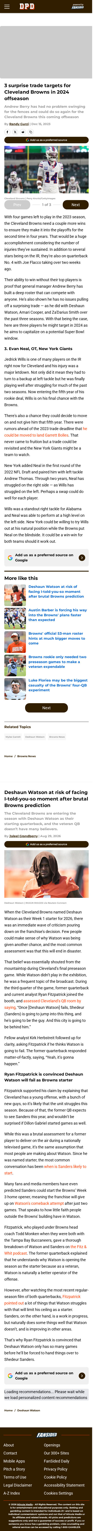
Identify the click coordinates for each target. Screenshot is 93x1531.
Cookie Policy (55, 1477)
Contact (10, 1453)
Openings (52, 1445)
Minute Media (25, 1504)
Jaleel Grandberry (23, 836)
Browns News (57, 736)
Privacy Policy (55, 1469)
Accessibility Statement (64, 1485)
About (8, 1445)
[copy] (31, 132)
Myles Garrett (13, 736)
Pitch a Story (14, 1469)
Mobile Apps (14, 1461)
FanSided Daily (56, 1461)
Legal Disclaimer (17, 1485)
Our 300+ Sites (56, 1453)
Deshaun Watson (35, 736)
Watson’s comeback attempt (39, 1203)
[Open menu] (7, 6)
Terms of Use (14, 1477)
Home (8, 756)
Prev (17, 204)
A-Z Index (11, 1493)
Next (76, 204)
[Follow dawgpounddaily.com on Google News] (82, 557)
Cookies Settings (58, 1493)
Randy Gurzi (19, 124)
